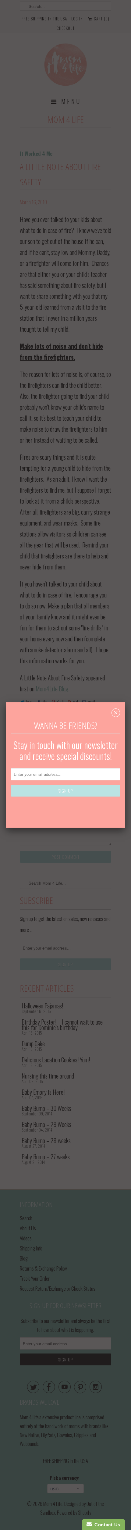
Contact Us (106, 1524)
